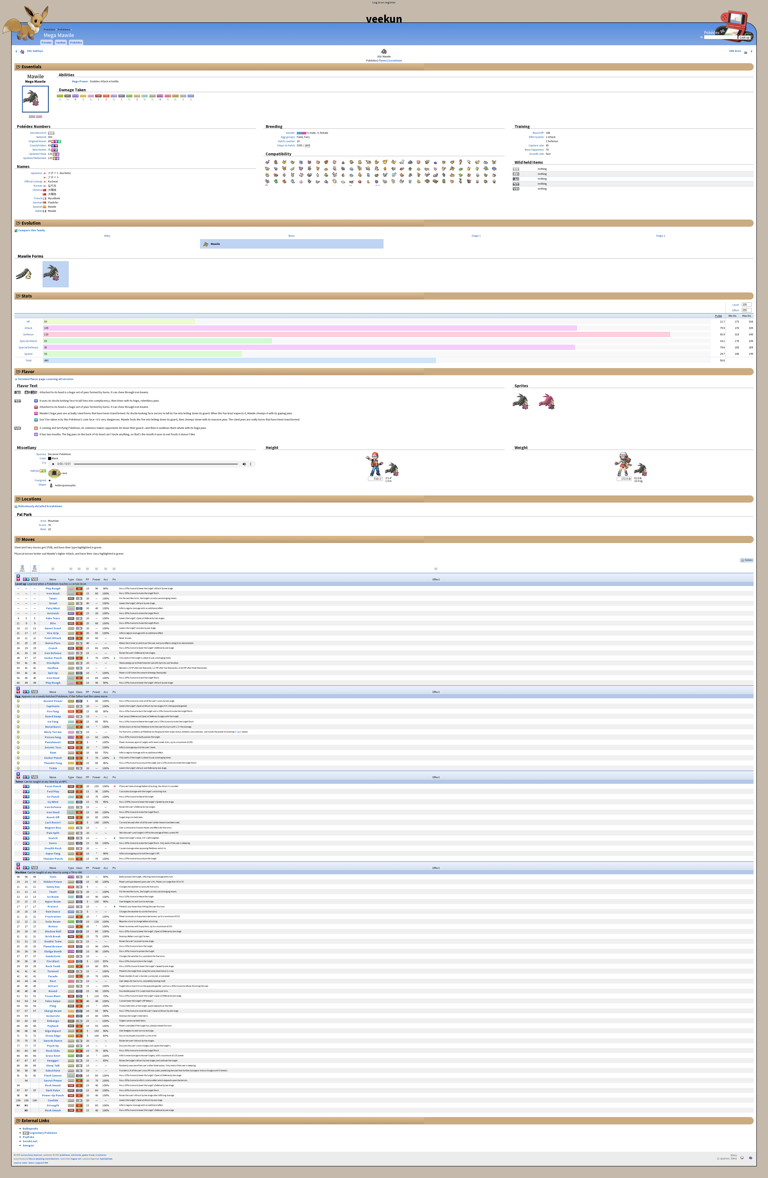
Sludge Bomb (53, 951)
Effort (735, 310)
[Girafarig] (284, 168)
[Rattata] (267, 161)
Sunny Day (53, 887)
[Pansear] (284, 181)
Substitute (53, 1070)
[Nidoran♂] (309, 161)
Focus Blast (53, 996)
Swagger (53, 1060)
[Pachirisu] (393, 174)
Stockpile (53, 663)
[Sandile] (351, 181)
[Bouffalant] (427, 181)
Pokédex (49, 29)
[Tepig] (469, 174)
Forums (47, 42)
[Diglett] (343, 161)
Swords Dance (53, 1040)
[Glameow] (427, 174)
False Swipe (53, 1001)
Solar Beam (52, 921)
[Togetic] (469, 161)
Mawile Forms (30, 256)
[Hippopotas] (452, 174)
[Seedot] (410, 168)
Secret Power (53, 1080)
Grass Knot (53, 1055)
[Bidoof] (376, 174)
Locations (395, 60)
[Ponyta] (385, 161)
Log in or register (384, 2)
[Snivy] (460, 174)
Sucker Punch (53, 658)
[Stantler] (360, 168)
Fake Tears (53, 618)
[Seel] (402, 161)
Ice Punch (53, 796)
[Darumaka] (360, 181)
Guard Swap (53, 716)
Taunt (53, 598)
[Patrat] (486, 174)
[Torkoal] (276, 174)
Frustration (53, 916)
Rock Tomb (53, 966)
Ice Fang (53, 721)
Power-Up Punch (53, 1095)
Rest (53, 981)
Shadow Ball (53, 931)
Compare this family (31, 230)
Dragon (238, 731)
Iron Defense (53, 653)
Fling (53, 1006)
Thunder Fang (53, 763)
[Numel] (267, 174)
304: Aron (735, 51)
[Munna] (301, 181)
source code (20, 1162)
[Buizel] (402, 174)
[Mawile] (452, 168)
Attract (53, 986)
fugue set (76, 1158)
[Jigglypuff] (334, 161)
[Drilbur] (326, 181)
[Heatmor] (435, 181)
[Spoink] (284, 174)
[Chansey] (418, 161)
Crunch (52, 648)
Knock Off (53, 817)
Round (53, 991)
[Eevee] (444, 161)
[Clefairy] (318, 161)
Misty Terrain (53, 732)
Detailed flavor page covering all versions (45, 379)
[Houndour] (343, 168)
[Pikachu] (284, 161)
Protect (53, 906)
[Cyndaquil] (452, 161)
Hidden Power (53, 882)
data (31, 1162)
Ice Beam (53, 897)
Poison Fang (53, 737)
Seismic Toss (53, 747)
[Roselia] (486, 168)
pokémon (65, 1155)
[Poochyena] (393, 168)
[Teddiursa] (318, 168)
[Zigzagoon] (402, 168)
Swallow (52, 668)
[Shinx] (385, 174)
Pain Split (53, 833)
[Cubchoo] (410, 181)
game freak (88, 1155)
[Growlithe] (376, 161)
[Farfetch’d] (393, 161)
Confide (53, 1100)
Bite (53, 623)
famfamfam (106, 1158)
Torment (53, 971)
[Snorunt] (343, 174)
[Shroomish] (418, 168)
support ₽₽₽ (41, 1162)
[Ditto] (435, 161)
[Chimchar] (360, 174)
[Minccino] (385, 181)
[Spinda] (292, 174)
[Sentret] (460, 161)
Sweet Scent (53, 628)
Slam (53, 752)
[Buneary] (418, 174)
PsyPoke (28, 1137)
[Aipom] (267, 168)
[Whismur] (435, 168)
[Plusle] (469, 168)
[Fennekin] (452, 181)
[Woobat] (318, 181)
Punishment (53, 742)
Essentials (31, 66)
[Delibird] (334, 168)
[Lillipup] (494, 174)
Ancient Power (53, 701)
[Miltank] (376, 168)
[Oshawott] (477, 174)
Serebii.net (30, 1141)
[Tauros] (427, 161)
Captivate (53, 706)
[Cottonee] (343, 181)
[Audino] (334, 181)
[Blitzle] (309, 181)
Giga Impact (53, 1031)
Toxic (52, 876)
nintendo (76, 1155)
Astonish (53, 613)
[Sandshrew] (292, 161)
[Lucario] (444, 174)
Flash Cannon (53, 1075)
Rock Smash (53, 1085)
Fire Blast (53, 961)
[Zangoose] (301, 174)
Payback (53, 1026)
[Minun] (477, 168)
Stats (27, 296)
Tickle (53, 768)
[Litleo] (469, 181)
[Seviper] (309, 174)
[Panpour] (292, 181)
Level (736, 304)
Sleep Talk (53, 1065)
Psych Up (53, 1045)
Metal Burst (53, 727)
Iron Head (53, 593)
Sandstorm (53, 956)
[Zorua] (376, 181)
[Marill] (486, 161)
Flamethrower (52, 946)
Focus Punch (53, 786)
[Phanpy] (351, 168)
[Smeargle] (368, 168)
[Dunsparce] (292, 168)
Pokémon (64, 29)
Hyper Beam (53, 901)
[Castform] (318, 174)
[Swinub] (326, 168)
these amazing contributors (43, 1158)
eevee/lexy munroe (31, 1155)
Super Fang (53, 853)
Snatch (53, 838)
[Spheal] (351, 174)
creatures (100, 1155)
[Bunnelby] (460, 181)
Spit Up (53, 673)
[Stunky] (435, 174)
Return (53, 926)
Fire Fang (53, 711)
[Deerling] (393, 181)
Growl (53, 603)
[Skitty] (444, 168)
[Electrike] (460, 168)
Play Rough (53, 588)
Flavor (383, 60)
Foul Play (53, 791)
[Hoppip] (494, 161)
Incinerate (53, 1016)
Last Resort (53, 822)
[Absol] (334, 174)
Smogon (28, 1145)
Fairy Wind (53, 608)
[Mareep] (477, 161)
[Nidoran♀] (301, 161)
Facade (53, 976)
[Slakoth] (427, 168)
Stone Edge (53, 1035)
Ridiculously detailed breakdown (40, 506)
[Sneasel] (309, 168)
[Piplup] (368, 174)
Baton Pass (52, 643)
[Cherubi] (410, 174)
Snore (53, 843)
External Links (35, 1120)
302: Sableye (34, 51)
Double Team (53, 941)
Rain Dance (53, 911)
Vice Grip (53, 633)
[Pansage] (276, 181)
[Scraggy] (368, 181)
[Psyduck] (360, 161)
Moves (28, 539)
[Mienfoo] (418, 181)
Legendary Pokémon (43, 1133)
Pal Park (24, 514)
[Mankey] (368, 161)
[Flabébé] (477, 181)
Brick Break (53, 936)
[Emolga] (402, 181)
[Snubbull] (301, 168)
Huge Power (80, 81)
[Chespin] (444, 181)
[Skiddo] (486, 181)
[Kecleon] (326, 174)
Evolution (31, 223)
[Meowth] (351, 161)
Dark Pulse (53, 1090)
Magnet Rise (53, 827)
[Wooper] (276, 168)
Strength (53, 1105)
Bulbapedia (30, 1128)
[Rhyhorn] (410, 161)
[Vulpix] (326, 161)
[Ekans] (276, 161)
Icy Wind (53, 802)
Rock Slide (53, 1050)
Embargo (53, 1021)
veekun (384, 19)
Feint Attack (53, 638)
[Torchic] (385, 168)
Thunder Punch (53, 858)
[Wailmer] (494, 168)
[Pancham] (494, 181)
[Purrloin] (267, 181)
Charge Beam (53, 1011)
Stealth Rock (53, 848)
